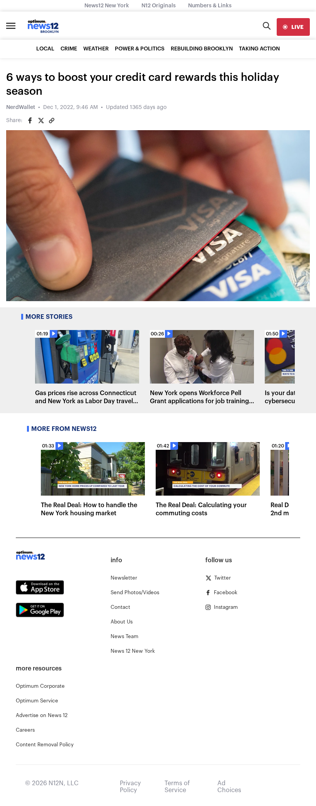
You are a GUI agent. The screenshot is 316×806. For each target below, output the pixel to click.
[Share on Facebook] (30, 120)
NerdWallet (20, 107)
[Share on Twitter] (41, 120)
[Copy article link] (52, 120)
